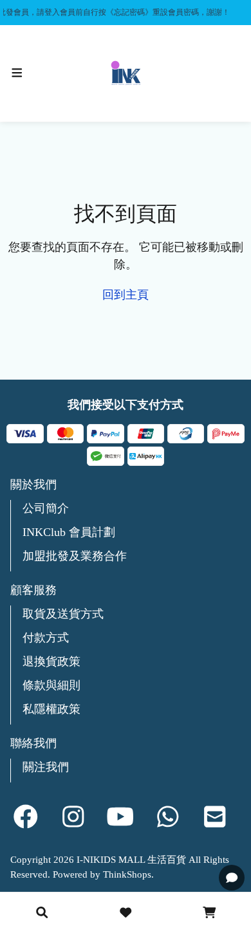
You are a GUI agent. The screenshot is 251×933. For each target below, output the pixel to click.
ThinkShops (127, 874)
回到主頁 (125, 294)
